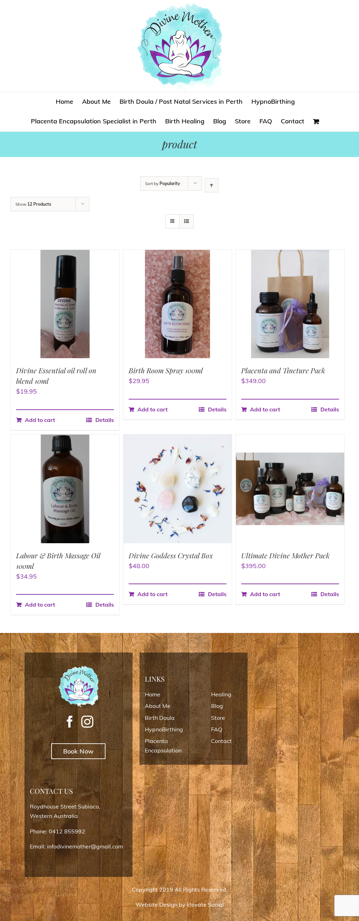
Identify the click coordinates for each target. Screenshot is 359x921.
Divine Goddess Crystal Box (171, 555)
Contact (221, 740)
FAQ (216, 729)
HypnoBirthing (164, 729)
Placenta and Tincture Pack (283, 370)
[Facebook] (70, 722)
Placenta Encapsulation (163, 745)
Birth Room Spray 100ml (166, 370)
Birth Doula (160, 717)
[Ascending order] (211, 185)
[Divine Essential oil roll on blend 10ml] (65, 304)
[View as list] (186, 221)
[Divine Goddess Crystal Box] (177, 489)
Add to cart (40, 419)
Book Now (78, 751)
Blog (217, 705)
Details (104, 419)
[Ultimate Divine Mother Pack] (290, 489)
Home (152, 694)
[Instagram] (87, 722)
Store (218, 717)
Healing (221, 694)
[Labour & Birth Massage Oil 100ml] (65, 489)
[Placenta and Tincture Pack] (290, 304)
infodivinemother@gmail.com (85, 846)
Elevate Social (205, 904)
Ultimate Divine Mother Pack (285, 555)
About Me (157, 705)
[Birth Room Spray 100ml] (177, 304)
